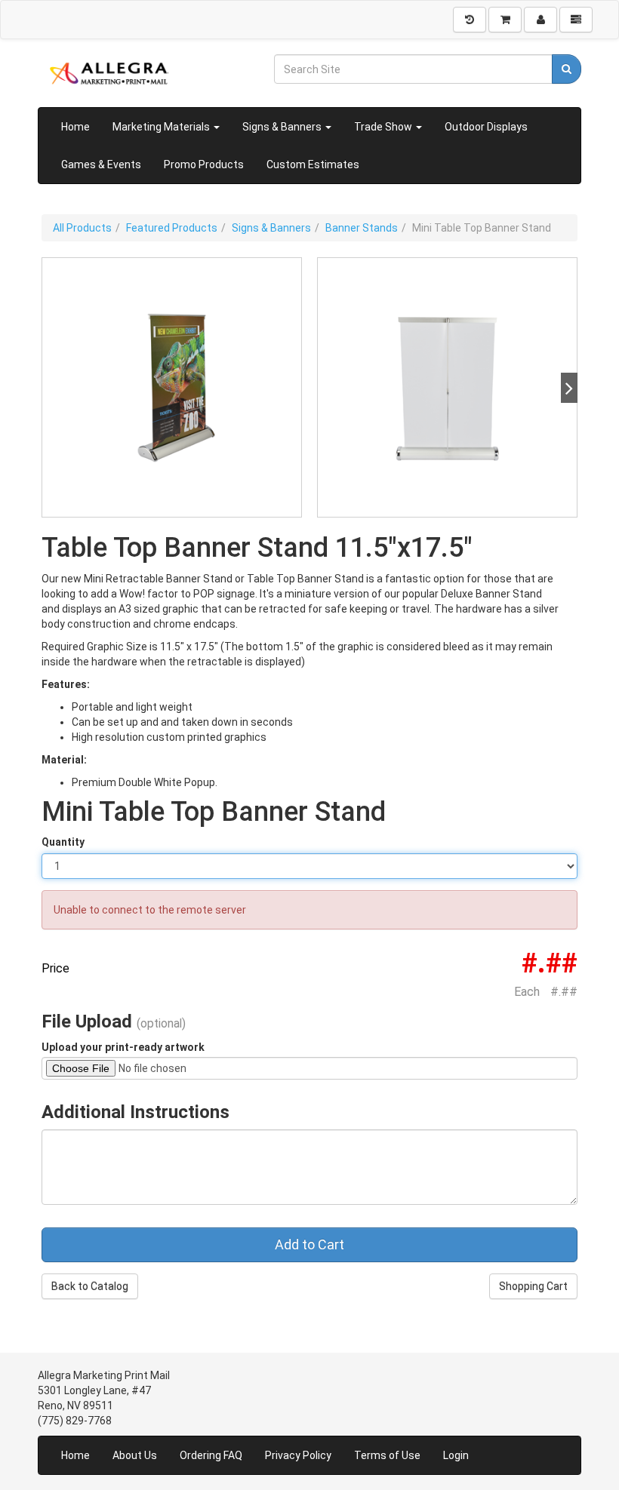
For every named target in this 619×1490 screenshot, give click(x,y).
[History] (469, 19)
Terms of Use (387, 1455)
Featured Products (171, 228)
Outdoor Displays (486, 127)
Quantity (63, 842)
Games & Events (101, 164)
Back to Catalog (89, 1286)
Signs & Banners (283, 127)
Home (75, 127)
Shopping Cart (533, 1286)
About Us (134, 1455)
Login (456, 1455)
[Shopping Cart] (505, 19)
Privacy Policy (298, 1455)
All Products (82, 228)
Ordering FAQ (211, 1455)
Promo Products (204, 164)
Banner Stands (361, 228)
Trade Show (384, 127)
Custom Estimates (312, 164)
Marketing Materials (162, 127)
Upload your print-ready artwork (123, 1047)
